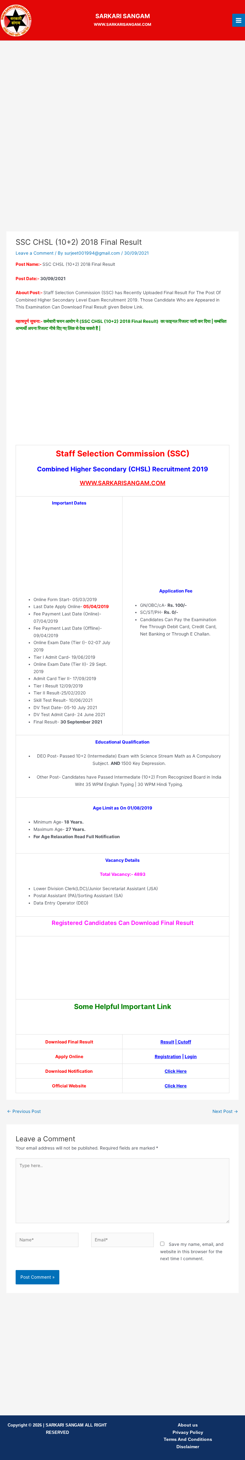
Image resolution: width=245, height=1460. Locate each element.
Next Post (225, 1111)
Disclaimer (187, 1446)
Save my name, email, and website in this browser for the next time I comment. (191, 1251)
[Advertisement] (122, 92)
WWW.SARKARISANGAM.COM (123, 482)
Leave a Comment (35, 253)
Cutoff (184, 1041)
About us (188, 1425)
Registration (168, 1056)
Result (167, 1041)
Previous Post (24, 1111)
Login (191, 1056)
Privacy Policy (188, 1432)
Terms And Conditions (188, 1439)
